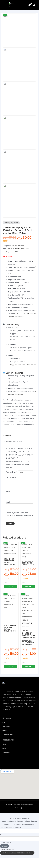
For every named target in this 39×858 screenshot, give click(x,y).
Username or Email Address (11, 827)
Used (16, 223)
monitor (5, 252)
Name (8, 491)
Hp (12, 223)
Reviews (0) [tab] (7, 435)
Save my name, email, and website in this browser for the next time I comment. (19, 516)
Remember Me (6, 842)
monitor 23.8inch (15, 252)
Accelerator (28, 313)
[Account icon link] (34, 5)
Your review (12, 477)
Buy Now (11, 586)
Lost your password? (7, 849)
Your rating (11, 472)
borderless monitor (13, 249)
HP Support (18, 313)
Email (8, 502)
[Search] (23, 5)
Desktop (7, 223)
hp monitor (25, 249)
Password (3, 835)
